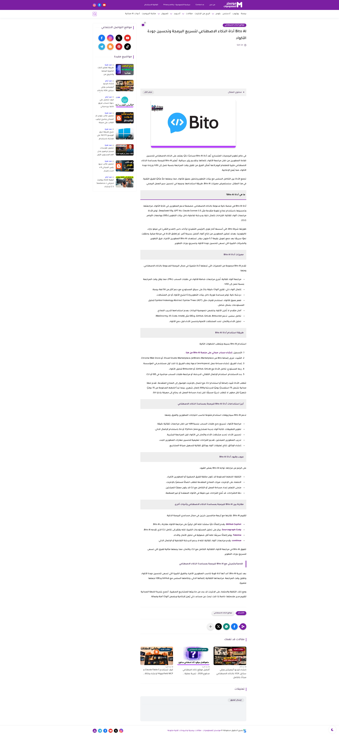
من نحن (212, 5)
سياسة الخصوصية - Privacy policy (176, 5)
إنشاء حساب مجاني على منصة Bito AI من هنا (209, 353)
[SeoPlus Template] (244, 731)
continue (236, 541)
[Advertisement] (193, 66)
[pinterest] (119, 46)
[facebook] (99, 5)
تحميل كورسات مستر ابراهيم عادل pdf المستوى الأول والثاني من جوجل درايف (105, 152)
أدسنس (226, 14)
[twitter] (119, 38)
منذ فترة (108, 65)
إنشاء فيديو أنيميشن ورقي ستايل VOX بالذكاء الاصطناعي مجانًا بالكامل (231, 674)
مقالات (189, 14)
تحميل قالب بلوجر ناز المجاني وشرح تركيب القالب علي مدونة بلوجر (104, 120)
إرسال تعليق (236, 700)
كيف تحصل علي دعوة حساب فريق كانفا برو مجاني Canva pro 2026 (106, 104)
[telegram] (101, 46)
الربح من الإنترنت (202, 14)
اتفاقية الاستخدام (151, 5)
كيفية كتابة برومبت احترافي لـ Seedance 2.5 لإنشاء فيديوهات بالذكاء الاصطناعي (105, 184)
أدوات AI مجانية (132, 14)
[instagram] (94, 5)
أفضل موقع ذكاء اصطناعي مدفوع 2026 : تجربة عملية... (196, 672)
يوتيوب (235, 14)
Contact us (200, 5)
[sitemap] (95, 731)
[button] (234, 626)
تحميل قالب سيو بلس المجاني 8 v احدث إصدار (106, 167)
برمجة (243, 14)
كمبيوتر (165, 14)
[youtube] (104, 5)
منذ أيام (108, 81)
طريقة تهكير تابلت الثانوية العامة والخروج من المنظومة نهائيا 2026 (106, 72)
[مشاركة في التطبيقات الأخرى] (210, 626)
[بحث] (95, 14)
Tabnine (237, 535)
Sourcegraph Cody (231, 530)
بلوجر (218, 14)
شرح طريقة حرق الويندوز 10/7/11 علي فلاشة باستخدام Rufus (105, 136)
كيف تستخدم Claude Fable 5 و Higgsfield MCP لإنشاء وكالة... (158, 672)
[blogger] (110, 46)
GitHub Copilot (233, 524)
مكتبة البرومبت (149, 14)
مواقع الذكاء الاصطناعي (234, 25)
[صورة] (125, 69)
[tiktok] (127, 46)
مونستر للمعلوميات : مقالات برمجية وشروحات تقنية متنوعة (194, 731)
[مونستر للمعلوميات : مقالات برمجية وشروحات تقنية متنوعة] (233, 5)
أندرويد (177, 14)
